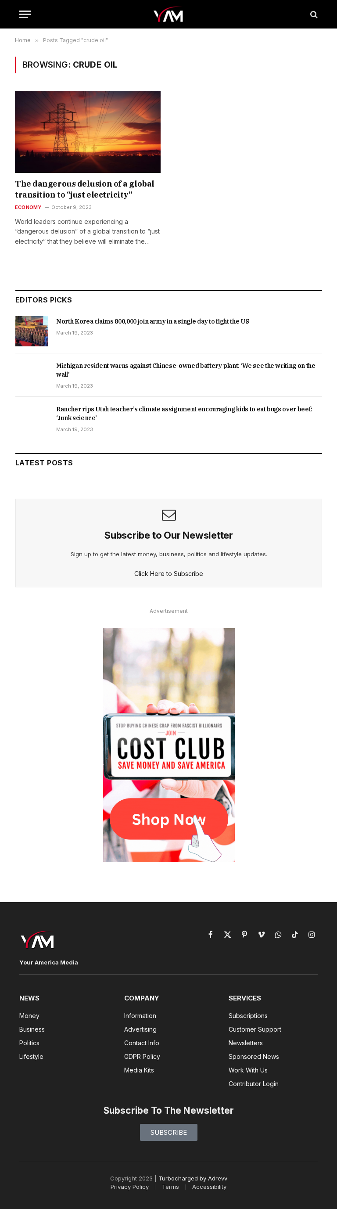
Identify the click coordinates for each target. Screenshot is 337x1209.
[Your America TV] (168, 14)
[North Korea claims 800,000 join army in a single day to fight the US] (31, 331)
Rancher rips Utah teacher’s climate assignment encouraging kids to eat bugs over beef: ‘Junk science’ (184, 413)
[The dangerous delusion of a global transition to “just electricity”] (88, 132)
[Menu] (25, 14)
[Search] (313, 14)
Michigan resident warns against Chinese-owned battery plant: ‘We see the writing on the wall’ (185, 370)
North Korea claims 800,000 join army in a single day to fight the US (152, 321)
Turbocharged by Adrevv (192, 1178)
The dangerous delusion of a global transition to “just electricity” (84, 189)
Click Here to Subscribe (168, 573)
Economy (28, 207)
